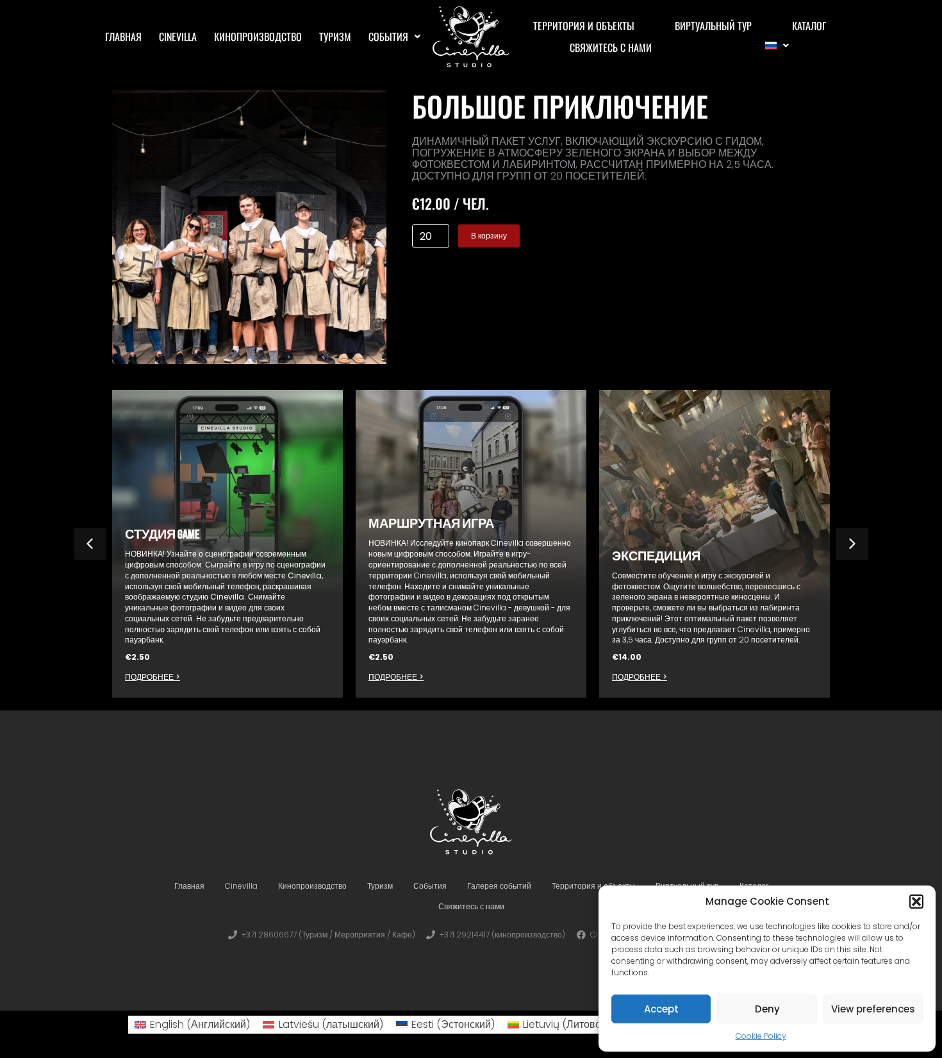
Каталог (809, 25)
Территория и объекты (583, 25)
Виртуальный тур (713, 25)
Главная (123, 36)
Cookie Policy (761, 1035)
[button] (916, 901)
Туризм (335, 36)
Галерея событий (499, 885)
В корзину (489, 235)
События (388, 36)
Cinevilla (178, 36)
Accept (661, 1009)
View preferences (873, 1009)
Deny (767, 1009)
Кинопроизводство (258, 36)
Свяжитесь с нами (611, 47)
